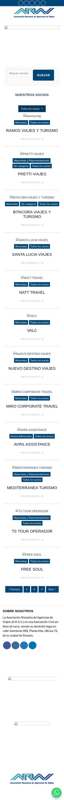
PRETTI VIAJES (32, 174)
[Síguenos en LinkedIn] (43, 3)
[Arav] (34, 12)
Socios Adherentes (21, 436)
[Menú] (5, 12)
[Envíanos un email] (37, 3)
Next (51, 589)
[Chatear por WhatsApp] (57, 793)
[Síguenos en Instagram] (26, 3)
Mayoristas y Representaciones (31, 160)
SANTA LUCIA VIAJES (32, 254)
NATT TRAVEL (32, 292)
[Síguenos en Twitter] (31, 3)
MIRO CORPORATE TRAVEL (32, 406)
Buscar (43, 75)
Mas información (30, 139)
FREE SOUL (32, 569)
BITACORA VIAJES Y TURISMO (32, 214)
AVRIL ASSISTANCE (32, 444)
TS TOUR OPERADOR (32, 531)
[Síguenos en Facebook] (20, 3)
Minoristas (21, 122)
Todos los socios (39, 122)
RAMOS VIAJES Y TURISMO (32, 130)
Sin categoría (21, 166)
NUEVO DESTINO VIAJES (32, 368)
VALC (32, 330)
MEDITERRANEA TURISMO (32, 488)
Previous (15, 589)
